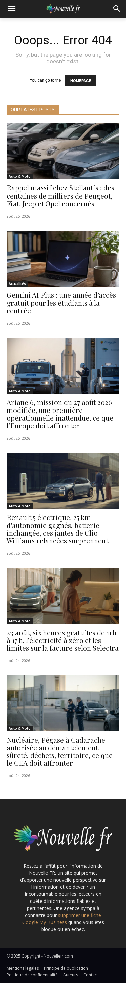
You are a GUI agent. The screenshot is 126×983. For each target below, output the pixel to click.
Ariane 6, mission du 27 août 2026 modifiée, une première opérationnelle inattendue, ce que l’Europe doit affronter (60, 413)
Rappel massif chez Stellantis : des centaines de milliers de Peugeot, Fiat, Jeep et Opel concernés (60, 195)
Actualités (17, 283)
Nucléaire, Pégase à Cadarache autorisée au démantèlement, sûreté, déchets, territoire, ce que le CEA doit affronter (60, 751)
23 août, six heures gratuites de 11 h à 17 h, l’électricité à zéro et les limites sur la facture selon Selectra (63, 639)
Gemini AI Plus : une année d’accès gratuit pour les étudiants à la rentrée (61, 302)
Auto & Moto (20, 176)
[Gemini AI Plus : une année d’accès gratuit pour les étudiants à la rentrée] (63, 259)
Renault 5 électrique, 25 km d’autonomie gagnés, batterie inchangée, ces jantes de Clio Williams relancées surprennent (57, 528)
